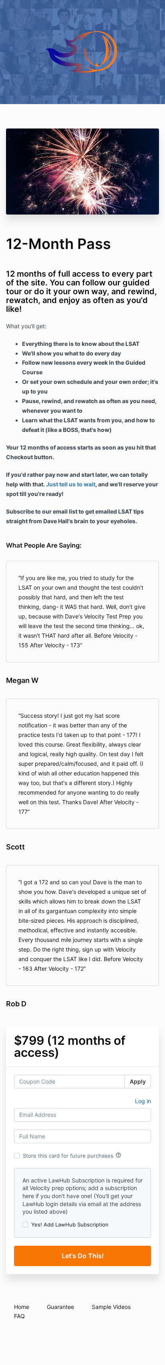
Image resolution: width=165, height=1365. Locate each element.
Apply (138, 1081)
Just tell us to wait (70, 484)
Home (21, 1306)
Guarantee (60, 1306)
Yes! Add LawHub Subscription (70, 1224)
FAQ (19, 1316)
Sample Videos (111, 1306)
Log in (143, 1101)
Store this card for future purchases (72, 1155)
